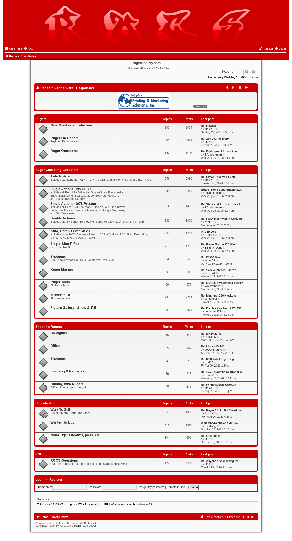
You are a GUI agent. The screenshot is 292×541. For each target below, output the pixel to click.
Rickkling (210, 426)
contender (211, 298)
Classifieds (44, 403)
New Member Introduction (71, 125)
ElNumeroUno (213, 193)
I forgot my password (151, 487)
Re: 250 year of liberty (215, 138)
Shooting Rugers (48, 326)
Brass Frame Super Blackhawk (221, 189)
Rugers (41, 119)
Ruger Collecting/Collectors (56, 170)
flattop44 (210, 273)
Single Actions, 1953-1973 (70, 189)
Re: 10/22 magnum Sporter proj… (222, 372)
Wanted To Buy (62, 422)
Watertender (212, 286)
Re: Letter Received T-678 (218, 177)
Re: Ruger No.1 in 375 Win (218, 244)
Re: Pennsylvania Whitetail (218, 384)
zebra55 (210, 260)
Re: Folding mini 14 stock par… (221, 151)
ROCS (39, 454)
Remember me (176, 487)
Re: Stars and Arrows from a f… (221, 204)
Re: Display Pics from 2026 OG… (222, 308)
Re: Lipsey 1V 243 (212, 346)
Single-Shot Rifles (64, 244)
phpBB (53, 523)
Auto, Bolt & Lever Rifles (70, 231)
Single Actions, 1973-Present (73, 203)
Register (55, 479)
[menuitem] (28, 48)
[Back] (227, 87)
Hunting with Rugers (66, 384)
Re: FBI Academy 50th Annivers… (223, 219)
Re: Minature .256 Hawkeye (219, 295)
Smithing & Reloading (67, 371)
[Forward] (234, 87)
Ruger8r (210, 375)
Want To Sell (60, 409)
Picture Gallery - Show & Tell (73, 308)
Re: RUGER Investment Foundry (222, 282)
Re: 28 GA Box (210, 257)
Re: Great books (211, 435)
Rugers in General (64, 138)
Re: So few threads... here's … (220, 270)
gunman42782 (214, 311)
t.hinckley (210, 336)
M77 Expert (208, 231)
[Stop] (240, 87)
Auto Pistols (60, 176)
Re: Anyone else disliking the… (221, 461)
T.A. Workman (213, 154)
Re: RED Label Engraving (217, 359)
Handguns (58, 333)
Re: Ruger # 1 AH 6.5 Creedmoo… (223, 410)
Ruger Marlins (61, 269)
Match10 (210, 129)
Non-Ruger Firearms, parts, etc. (75, 435)
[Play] (247, 87)
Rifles (55, 346)
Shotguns (58, 256)
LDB (207, 141)
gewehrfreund (213, 349)
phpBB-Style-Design (85, 525)
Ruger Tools (60, 282)
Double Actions (62, 218)
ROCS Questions (64, 460)
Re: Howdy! (208, 125)
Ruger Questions (64, 151)
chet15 (209, 222)
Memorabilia (60, 295)
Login (39, 479)
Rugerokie (211, 235)
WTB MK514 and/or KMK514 (219, 423)
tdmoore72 (145, 504)
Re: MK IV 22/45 (211, 333)
